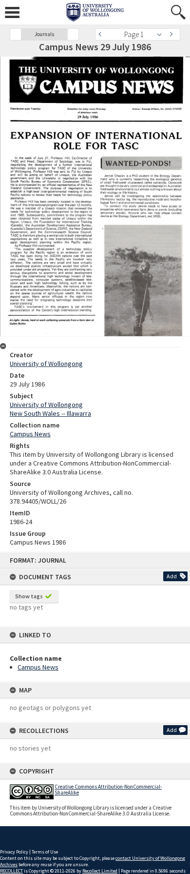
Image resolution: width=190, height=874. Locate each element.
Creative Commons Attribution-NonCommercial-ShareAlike (108, 789)
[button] (15, 34)
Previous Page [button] (102, 34)
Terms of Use (45, 852)
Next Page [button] (173, 34)
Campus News (38, 667)
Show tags (29, 596)
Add (172, 576)
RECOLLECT (11, 871)
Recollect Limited (99, 871)
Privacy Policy (14, 852)
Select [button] (162, 34)
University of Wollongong (46, 363)
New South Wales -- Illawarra (50, 413)
